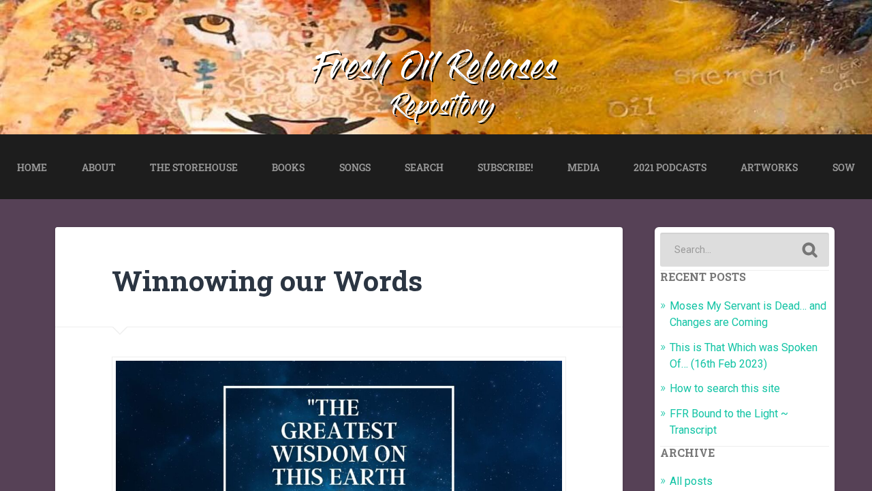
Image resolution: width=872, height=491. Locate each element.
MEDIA (583, 167)
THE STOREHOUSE (194, 167)
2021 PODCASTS (670, 167)
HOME (32, 167)
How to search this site (725, 388)
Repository (443, 109)
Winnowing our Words (267, 280)
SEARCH (424, 167)
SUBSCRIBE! (505, 167)
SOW (843, 167)
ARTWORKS (769, 167)
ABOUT (99, 167)
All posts (691, 481)
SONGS (355, 167)
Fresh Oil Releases (436, 71)
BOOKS (288, 167)
